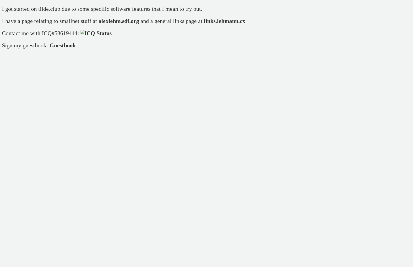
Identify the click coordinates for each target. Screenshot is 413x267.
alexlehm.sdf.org (118, 21)
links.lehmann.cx (224, 21)
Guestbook (62, 45)
